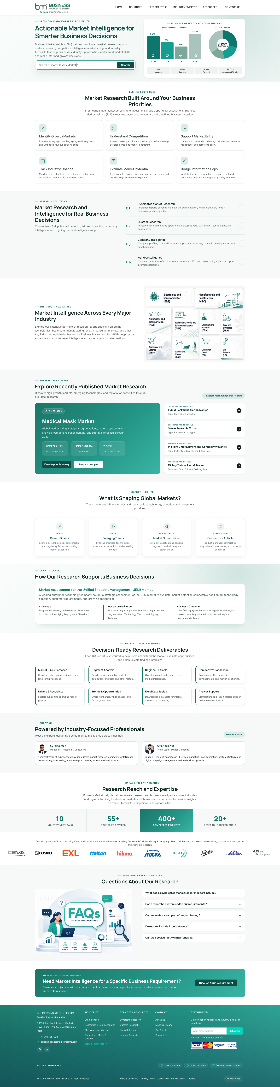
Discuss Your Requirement (216, 983)
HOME (118, 7)
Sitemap (191, 1078)
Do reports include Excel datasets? (167, 926)
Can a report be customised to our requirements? (176, 904)
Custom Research (129, 1025)
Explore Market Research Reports (224, 395)
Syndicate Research (130, 1019)
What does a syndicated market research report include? (180, 893)
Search (125, 65)
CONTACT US (232, 7)
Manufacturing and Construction (219, 298)
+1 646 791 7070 (49, 1037)
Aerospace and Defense (158, 346)
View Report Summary (56, 464)
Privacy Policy (148, 1078)
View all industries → (96, 1043)
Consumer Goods (210, 347)
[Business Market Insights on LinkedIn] (47, 1049)
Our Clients (161, 1030)
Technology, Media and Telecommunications (186, 322)
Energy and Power (186, 348)
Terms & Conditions (128, 1078)
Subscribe (234, 1031)
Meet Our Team (234, 734)
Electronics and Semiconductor (170, 297)
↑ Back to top (233, 1078)
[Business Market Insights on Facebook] (39, 1049)
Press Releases (128, 1030)
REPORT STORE (158, 7)
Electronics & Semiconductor (100, 1025)
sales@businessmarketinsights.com (59, 1041)
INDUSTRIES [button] (135, 7)
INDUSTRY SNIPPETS (185, 7)
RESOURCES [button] (210, 7)
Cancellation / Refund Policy (171, 1078)
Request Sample (88, 464)
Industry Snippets (129, 1035)
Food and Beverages (232, 322)
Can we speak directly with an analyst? (169, 937)
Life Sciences (232, 347)
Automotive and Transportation (158, 320)
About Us (160, 1019)
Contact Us (161, 1035)
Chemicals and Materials (210, 322)
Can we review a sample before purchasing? (172, 915)
